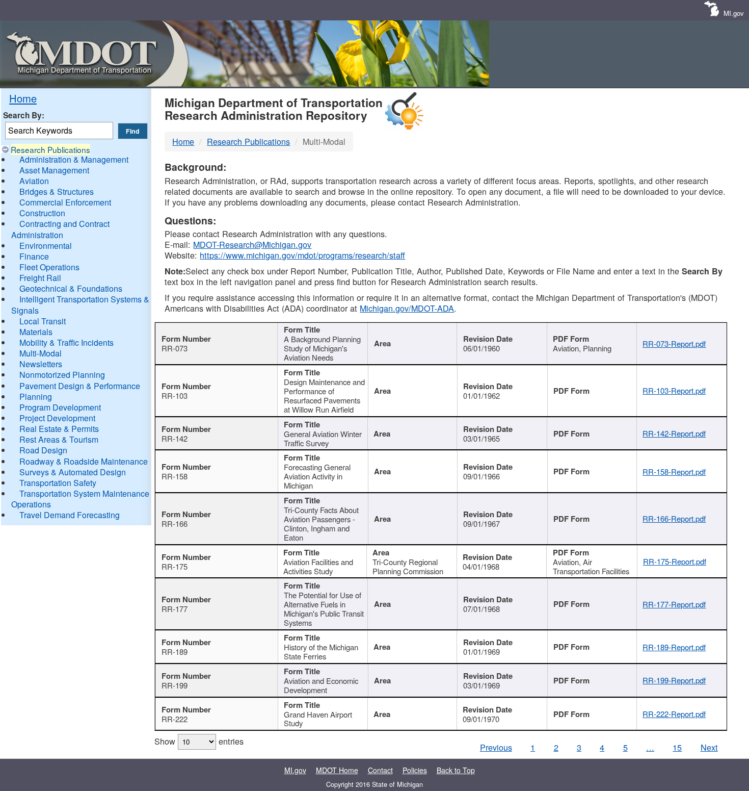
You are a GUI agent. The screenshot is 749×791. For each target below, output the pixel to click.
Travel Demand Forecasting (69, 515)
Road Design (43, 450)
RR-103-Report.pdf (674, 390)
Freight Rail (40, 278)
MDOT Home (337, 770)
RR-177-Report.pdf (674, 604)
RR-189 (175, 651)
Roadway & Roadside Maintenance (83, 461)
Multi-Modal (40, 353)
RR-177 (175, 608)
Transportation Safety (57, 483)
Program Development (60, 407)
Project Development (57, 418)
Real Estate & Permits (59, 429)
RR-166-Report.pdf (674, 518)
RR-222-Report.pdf (674, 713)
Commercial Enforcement (65, 202)
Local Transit (42, 321)
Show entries (199, 741)
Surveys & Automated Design (72, 472)
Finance (34, 256)
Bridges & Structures (56, 191)
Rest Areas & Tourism (58, 439)
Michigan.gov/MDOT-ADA (407, 308)
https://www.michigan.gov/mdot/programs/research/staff (302, 255)
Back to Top (456, 770)
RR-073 (175, 348)
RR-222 (175, 718)
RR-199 (175, 685)
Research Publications (50, 149)
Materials (35, 332)
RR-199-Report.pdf (674, 680)
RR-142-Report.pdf (674, 433)
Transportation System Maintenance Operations (80, 499)
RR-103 (175, 395)
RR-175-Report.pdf (674, 561)
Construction (42, 213)
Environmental (45, 245)
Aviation (34, 181)
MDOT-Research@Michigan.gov (252, 244)
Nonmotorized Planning (62, 374)
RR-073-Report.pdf (674, 343)
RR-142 (175, 438)
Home (23, 98)
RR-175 (175, 566)
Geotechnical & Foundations (70, 288)
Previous (496, 747)
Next (709, 747)
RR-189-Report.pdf (674, 647)
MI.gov (734, 13)
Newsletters (40, 364)
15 (677, 747)
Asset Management (54, 170)
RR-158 (175, 476)
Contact (380, 770)
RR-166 (175, 523)
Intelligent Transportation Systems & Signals (80, 304)
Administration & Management (73, 159)
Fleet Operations (49, 267)
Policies (415, 770)
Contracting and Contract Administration (60, 229)
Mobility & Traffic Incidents (66, 342)
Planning (35, 396)
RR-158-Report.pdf (674, 471)
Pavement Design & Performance (79, 386)
